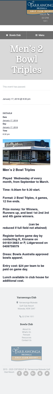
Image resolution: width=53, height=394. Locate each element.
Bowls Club (15, 35)
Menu (41, 35)
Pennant (26, 335)
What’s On (26, 332)
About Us (27, 329)
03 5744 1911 (28, 317)
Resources (26, 338)
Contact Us (26, 340)
